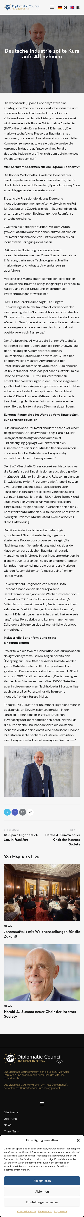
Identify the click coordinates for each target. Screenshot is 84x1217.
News (8, 926)
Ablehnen (42, 1192)
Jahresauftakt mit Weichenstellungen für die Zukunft (42, 934)
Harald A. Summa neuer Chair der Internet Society (40, 1014)
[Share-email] (22, 812)
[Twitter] (7, 812)
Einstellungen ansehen (42, 1202)
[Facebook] (15, 812)
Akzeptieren (42, 1181)
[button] (78, 1140)
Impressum (60, 1211)
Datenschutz (45, 1211)
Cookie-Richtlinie (26, 1211)
